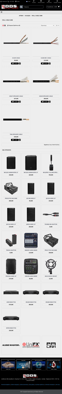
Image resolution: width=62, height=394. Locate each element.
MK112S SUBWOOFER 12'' (11, 172)
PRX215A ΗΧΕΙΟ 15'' (11, 276)
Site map (58, 384)
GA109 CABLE (16, 58)
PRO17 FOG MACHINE (51, 250)
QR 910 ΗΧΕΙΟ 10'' (51, 198)
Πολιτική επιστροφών (50, 384)
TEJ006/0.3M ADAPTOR (51, 224)
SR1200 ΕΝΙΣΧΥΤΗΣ (31, 302)
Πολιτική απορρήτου (5, 384)
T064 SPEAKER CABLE (16, 134)
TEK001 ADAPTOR (11, 250)
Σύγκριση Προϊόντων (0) (14, 25)
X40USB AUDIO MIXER (31, 276)
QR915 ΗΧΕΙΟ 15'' (31, 224)
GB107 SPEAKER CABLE (16, 96)
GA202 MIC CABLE (46, 58)
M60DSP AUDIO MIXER (31, 250)
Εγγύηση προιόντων (40, 384)
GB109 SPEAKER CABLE (46, 96)
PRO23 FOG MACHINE (11, 198)
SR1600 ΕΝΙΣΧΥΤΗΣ (51, 302)
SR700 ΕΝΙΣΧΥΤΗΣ (11, 328)
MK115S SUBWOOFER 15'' (31, 172)
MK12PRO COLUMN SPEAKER (51, 172)
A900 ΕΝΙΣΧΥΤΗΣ (11, 302)
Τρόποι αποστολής (24, 384)
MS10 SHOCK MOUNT (51, 276)
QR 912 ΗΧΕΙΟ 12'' (11, 224)
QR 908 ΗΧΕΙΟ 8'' (31, 198)
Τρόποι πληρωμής (15, 384)
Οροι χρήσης (31, 384)
